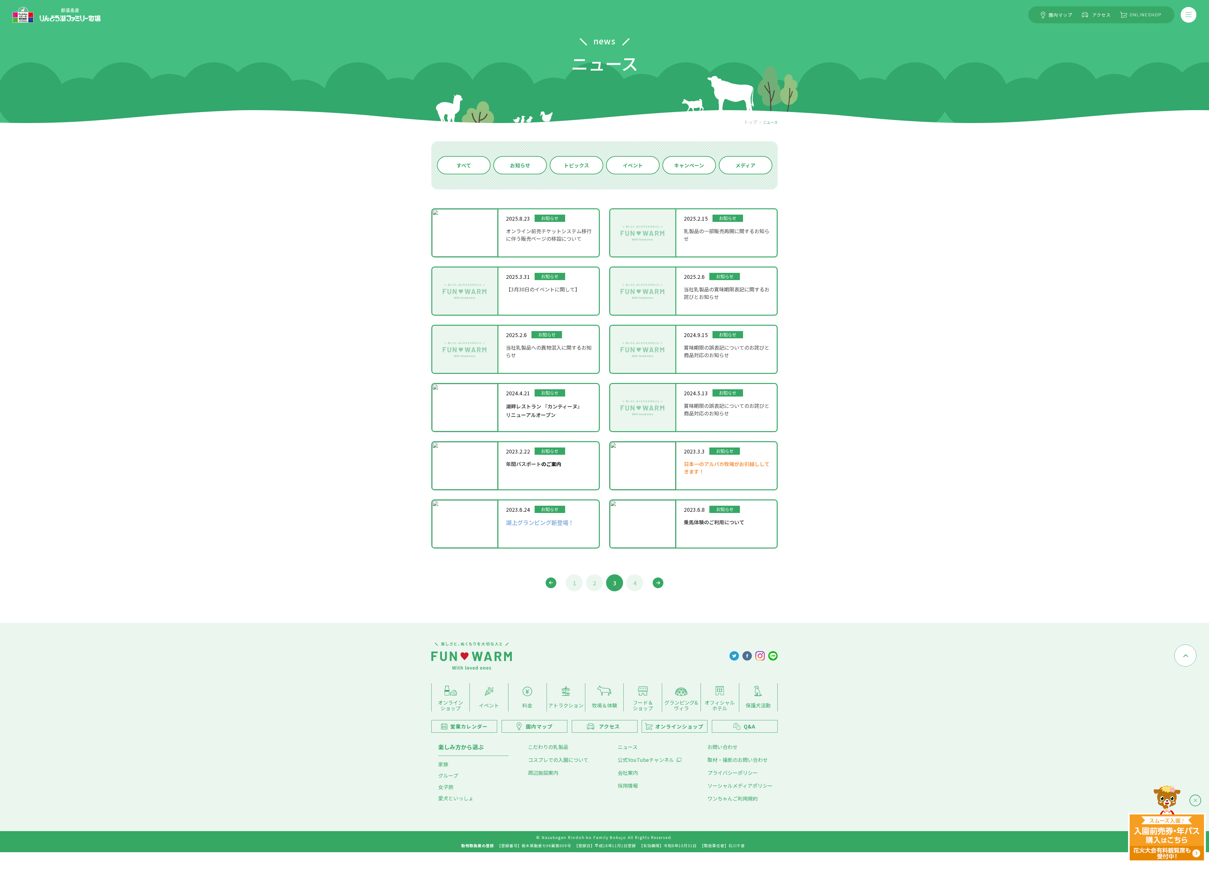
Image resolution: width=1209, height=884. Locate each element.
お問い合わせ (722, 747)
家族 (443, 764)
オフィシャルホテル (720, 705)
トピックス (576, 165)
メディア (745, 165)
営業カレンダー (469, 726)
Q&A (749, 726)
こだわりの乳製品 (548, 747)
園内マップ (1060, 15)
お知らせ (520, 165)
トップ (750, 122)
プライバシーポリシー (732, 772)
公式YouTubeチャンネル (646, 759)
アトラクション (565, 705)
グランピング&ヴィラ (681, 705)
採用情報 (628, 785)
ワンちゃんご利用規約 (732, 798)
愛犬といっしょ (456, 798)
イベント (633, 165)
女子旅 (445, 787)
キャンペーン (689, 165)
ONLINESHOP (1146, 14)
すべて (464, 165)
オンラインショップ (450, 705)
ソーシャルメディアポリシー (740, 785)
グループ (448, 775)
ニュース (628, 747)
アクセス (1101, 15)
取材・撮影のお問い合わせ (737, 759)
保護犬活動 (758, 705)
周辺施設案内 (543, 772)
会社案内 (628, 772)
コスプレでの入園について (558, 759)
